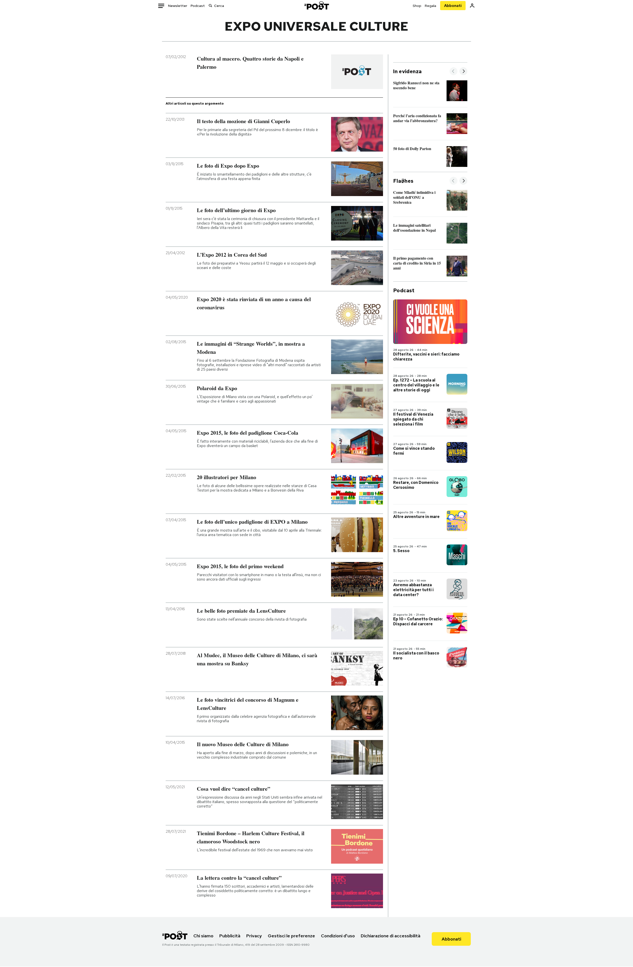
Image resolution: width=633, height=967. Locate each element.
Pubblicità (229, 936)
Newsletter (177, 5)
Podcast (198, 5)
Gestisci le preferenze (291, 936)
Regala (430, 5)
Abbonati (453, 5)
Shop (417, 5)
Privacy (254, 936)
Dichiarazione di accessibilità (390, 936)
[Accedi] (472, 5)
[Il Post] (316, 5)
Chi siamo (203, 936)
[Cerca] (210, 5)
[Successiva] (463, 71)
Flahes (403, 181)
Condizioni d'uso (338, 936)
